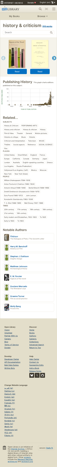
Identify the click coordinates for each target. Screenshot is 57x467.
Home (31, 330)
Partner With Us (11, 336)
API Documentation (12, 362)
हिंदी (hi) (7, 406)
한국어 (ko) (9, 415)
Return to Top (35, 348)
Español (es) (9, 400)
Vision (7, 330)
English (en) (9, 397)
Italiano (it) (8, 412)
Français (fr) (9, 403)
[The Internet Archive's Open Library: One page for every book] (13, 9)
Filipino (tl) (8, 435)
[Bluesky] (31, 375)
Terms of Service (11, 345)
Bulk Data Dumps (11, 365)
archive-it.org (27, 461)
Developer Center (11, 359)
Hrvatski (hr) (9, 409)
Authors (32, 336)
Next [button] (54, 62)
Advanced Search (36, 345)
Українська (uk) (11, 430)
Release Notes (35, 371)
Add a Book (34, 368)
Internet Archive (17, 449)
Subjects (33, 339)
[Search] (40, 9)
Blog (6, 342)
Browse (41, 16)
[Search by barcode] (46, 9)
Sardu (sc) (8, 424)
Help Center (34, 359)
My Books (14, 16)
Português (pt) (10, 418)
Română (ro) (9, 421)
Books (32, 333)
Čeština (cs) (9, 391)
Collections (34, 342)
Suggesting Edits (36, 365)
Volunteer (8, 333)
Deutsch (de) (9, 394)
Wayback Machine (24, 459)
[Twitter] (37, 375)
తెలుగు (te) (8, 427)
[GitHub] (42, 375)
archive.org (12, 461)
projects (27, 457)
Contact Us (34, 362)
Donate (32, 3)
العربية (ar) (8, 388)
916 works (47, 26)
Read (17, 71)
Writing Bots (9, 368)
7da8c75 (49, 448)
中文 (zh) (8, 433)
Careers (7, 339)
